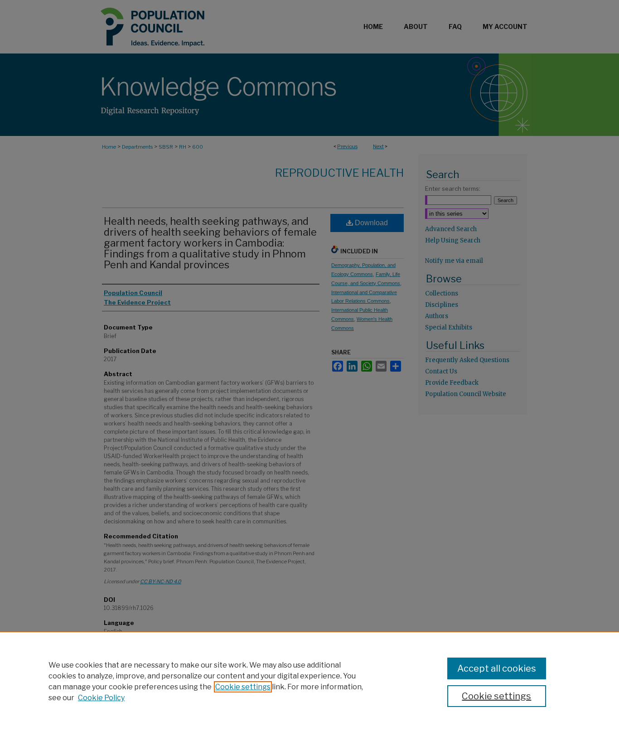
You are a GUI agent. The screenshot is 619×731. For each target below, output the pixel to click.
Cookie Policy (101, 697)
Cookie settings (243, 687)
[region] (309, 681)
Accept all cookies (496, 668)
